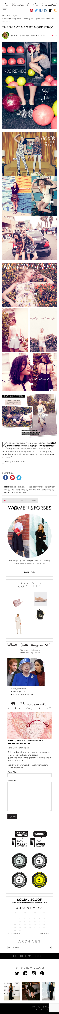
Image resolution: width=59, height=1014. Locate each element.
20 (35, 924)
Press (38, 956)
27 (35, 927)
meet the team (22, 956)
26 (30, 927)
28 (39, 927)
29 (44, 927)
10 (20, 921)
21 (39, 924)
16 (15, 924)
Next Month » (43, 934)
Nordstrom (21, 492)
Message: (11, 780)
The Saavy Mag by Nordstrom (28, 27)
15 (44, 921)
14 (39, 921)
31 (20, 930)
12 (30, 921)
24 (20, 927)
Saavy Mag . (47, 451)
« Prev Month (14, 934)
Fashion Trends (24, 487)
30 (15, 930)
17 (20, 924)
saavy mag (38, 487)
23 (15, 927)
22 (44, 924)
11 (24, 921)
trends (12, 487)
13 (35, 921)
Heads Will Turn (10, 16)
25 (25, 927)
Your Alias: (12, 772)
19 (30, 924)
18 (24, 924)
